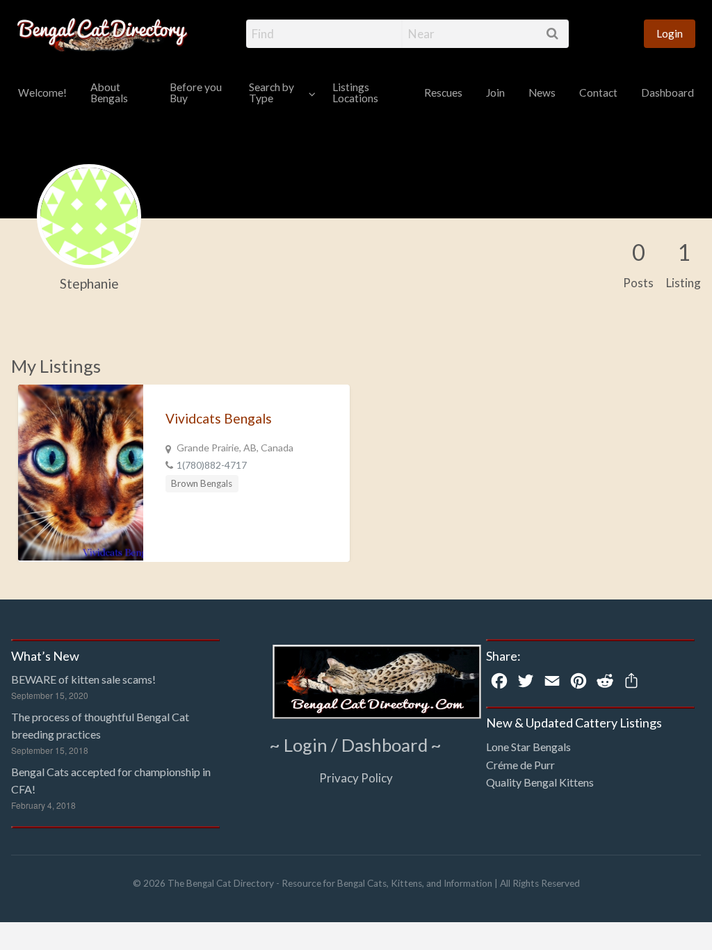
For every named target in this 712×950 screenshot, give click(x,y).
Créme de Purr (520, 764)
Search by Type (271, 92)
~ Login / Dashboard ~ (356, 744)
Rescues (443, 92)
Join (495, 92)
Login (669, 33)
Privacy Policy (356, 778)
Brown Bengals (201, 483)
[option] (184, 473)
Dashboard (667, 92)
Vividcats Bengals (218, 418)
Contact (598, 92)
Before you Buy (196, 92)
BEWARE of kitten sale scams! (83, 679)
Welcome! (42, 92)
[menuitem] (669, 33)
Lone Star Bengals (528, 746)
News (542, 92)
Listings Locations (355, 92)
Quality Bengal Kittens (540, 782)
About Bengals (109, 92)
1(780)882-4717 (212, 465)
